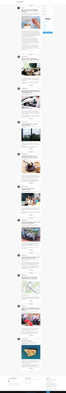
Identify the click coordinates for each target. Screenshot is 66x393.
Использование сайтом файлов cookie (13, 385)
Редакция (22, 7)
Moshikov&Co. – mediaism (53, 389)
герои (44, 22)
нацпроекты (45, 26)
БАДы (22, 50)
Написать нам (47, 32)
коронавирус (45, 25)
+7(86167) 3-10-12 (28, 381)
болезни (25, 50)
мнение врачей (32, 50)
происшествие (45, 27)
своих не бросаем (46, 30)
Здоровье (28, 50)
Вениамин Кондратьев (46, 21)
